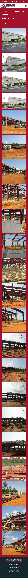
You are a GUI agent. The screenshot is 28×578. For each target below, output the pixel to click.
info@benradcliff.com (14, 567)
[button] (5, 23)
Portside (14, 576)
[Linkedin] (26, 1)
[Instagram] (23, 1)
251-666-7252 (15, 564)
